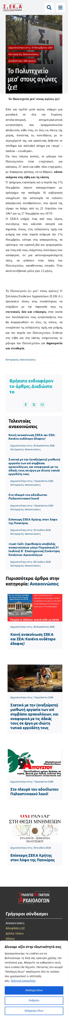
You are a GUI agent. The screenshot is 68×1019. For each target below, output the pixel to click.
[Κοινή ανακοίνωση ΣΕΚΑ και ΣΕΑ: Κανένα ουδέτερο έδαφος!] (35, 607)
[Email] (42, 404)
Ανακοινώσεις (31, 54)
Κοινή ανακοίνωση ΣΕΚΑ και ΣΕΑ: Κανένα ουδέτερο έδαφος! (31, 436)
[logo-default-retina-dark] (34, 891)
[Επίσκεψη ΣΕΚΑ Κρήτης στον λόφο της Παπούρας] (35, 828)
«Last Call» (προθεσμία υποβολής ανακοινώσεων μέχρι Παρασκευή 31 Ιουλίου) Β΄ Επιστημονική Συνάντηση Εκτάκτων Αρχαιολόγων (34, 549)
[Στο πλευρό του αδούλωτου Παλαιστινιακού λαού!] (35, 762)
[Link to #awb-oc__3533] (60, 7)
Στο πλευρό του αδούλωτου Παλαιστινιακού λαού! (27, 496)
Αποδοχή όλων (34, 990)
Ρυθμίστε (34, 1000)
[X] (34, 404)
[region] (34, 980)
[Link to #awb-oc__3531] (49, 7)
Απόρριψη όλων (34, 1010)
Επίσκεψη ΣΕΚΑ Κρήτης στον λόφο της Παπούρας (32, 521)
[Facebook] (26, 404)
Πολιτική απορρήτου (23, 980)
